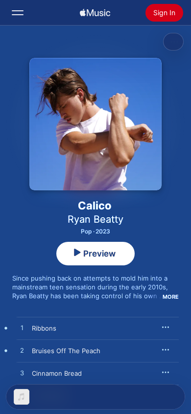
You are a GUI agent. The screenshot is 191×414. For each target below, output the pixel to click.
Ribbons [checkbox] (44, 328)
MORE (171, 296)
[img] (95, 12)
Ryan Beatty (95, 219)
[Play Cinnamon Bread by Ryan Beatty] (22, 373)
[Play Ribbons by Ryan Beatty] (22, 328)
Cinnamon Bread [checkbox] (57, 373)
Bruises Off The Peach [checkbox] (66, 351)
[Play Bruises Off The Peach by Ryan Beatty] (22, 350)
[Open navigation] (17, 13)
